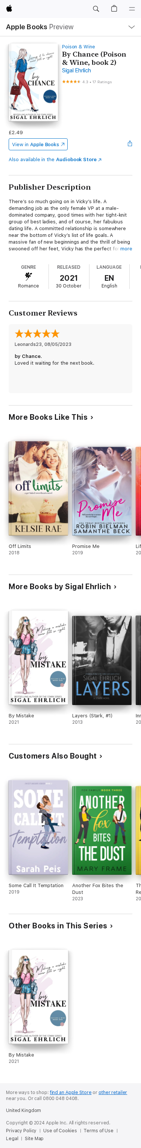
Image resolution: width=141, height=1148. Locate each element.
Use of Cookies (60, 1130)
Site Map (34, 1138)
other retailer (113, 1092)
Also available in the (53, 159)
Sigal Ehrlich (76, 70)
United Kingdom (23, 1110)
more (126, 248)
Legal (12, 1138)
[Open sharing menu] (130, 144)
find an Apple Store (71, 1092)
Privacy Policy (21, 1130)
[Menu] (132, 9)
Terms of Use (98, 1130)
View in (35, 144)
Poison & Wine (78, 46)
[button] (96, 9)
